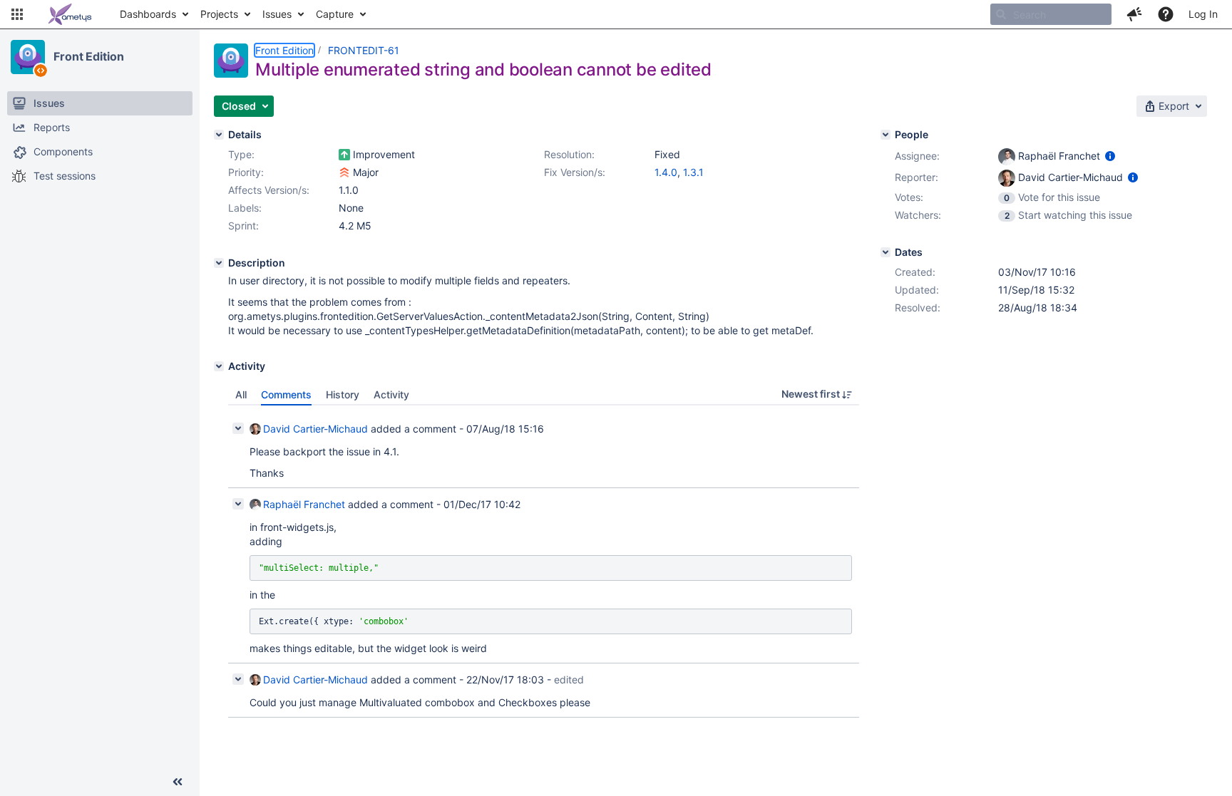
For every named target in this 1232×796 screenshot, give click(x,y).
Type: (241, 154)
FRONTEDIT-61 (363, 50)
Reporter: (916, 177)
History (342, 394)
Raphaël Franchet (304, 504)
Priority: (246, 172)
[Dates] (885, 252)
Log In (1203, 14)
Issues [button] (277, 14)
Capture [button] (335, 14)
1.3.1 (693, 172)
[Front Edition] (28, 57)
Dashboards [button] (148, 14)
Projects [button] (219, 14)
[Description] (219, 263)
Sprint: (243, 225)
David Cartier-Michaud (315, 429)
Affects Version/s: (268, 190)
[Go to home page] (69, 14)
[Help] (1165, 14)
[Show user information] (1110, 156)
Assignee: (917, 156)
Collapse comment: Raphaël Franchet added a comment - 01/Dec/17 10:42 (238, 504)
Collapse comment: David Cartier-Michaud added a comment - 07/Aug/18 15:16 (238, 428)
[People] (885, 135)
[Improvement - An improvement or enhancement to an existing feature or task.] (344, 154)
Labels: (245, 208)
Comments (286, 394)
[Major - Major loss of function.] (344, 172)
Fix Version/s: (574, 172)
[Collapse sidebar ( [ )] (177, 781)
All (241, 394)
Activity (391, 394)
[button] (17, 14)
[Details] (219, 135)
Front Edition (88, 56)
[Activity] (219, 366)
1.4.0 (665, 172)
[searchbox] (1051, 14)
